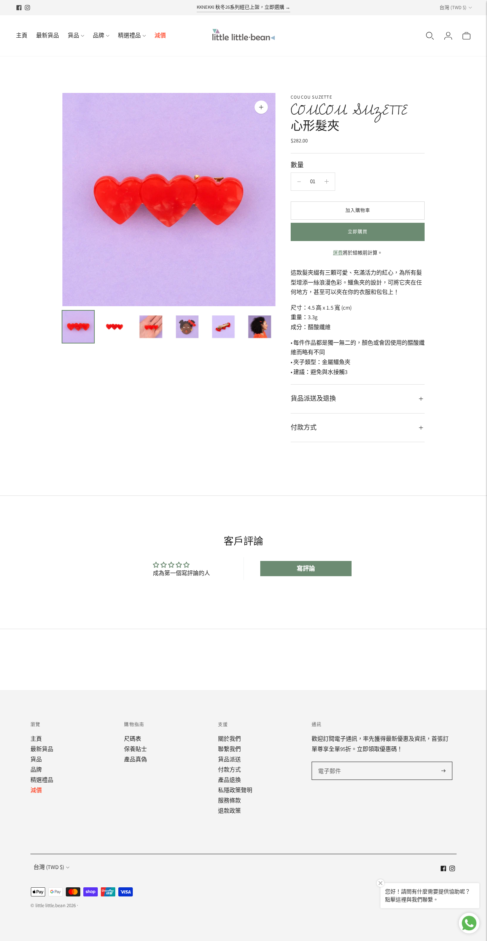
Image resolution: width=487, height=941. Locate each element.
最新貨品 (47, 35)
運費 (338, 252)
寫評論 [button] (306, 568)
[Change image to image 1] (78, 327)
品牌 (98, 35)
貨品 (73, 35)
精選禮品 (129, 35)
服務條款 (229, 800)
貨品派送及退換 (313, 399)
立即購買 (358, 232)
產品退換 (229, 779)
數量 (297, 165)
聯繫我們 (229, 748)
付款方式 (304, 428)
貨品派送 (229, 759)
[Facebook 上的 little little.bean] (19, 7)
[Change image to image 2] (114, 327)
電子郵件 (329, 762)
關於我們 (229, 738)
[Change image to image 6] (259, 327)
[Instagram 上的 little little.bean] (27, 7)
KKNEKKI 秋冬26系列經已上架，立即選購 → (243, 7)
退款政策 (229, 810)
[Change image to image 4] (187, 327)
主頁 (21, 35)
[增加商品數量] (326, 181)
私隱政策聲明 (235, 790)
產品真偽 (135, 759)
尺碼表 (132, 738)
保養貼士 (135, 748)
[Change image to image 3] (151, 327)
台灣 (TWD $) (452, 7)
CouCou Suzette (311, 97)
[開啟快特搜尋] (430, 35)
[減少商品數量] (299, 181)
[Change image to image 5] (223, 327)
